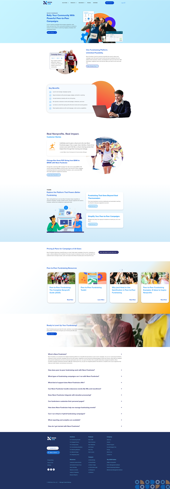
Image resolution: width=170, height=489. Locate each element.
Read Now (70, 300)
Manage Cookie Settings (65, 482)
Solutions (64, 2)
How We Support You (111, 447)
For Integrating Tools (74, 454)
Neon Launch (91, 452)
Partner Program (110, 444)
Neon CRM (90, 439)
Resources (81, 2)
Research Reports (74, 475)
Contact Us (53, 448)
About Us (109, 439)
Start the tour (92, 206)
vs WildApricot (91, 470)
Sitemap (49, 465)
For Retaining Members (75, 449)
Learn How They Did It (53, 175)
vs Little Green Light (92, 467)
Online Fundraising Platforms (113, 467)
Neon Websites (91, 444)
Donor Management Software (113, 465)
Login (122, 3)
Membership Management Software (114, 470)
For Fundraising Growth (75, 439)
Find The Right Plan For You (107, 252)
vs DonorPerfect (91, 462)
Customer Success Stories (75, 462)
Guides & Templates (74, 472)
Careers (108, 442)
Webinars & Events (74, 470)
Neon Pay (90, 449)
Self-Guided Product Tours (75, 465)
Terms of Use (50, 462)
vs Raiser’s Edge (92, 465)
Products (73, 2)
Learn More (101, 300)
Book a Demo (109, 2)
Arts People (91, 447)
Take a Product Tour (91, 66)
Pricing (89, 2)
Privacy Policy (50, 460)
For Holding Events (74, 444)
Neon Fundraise (91, 442)
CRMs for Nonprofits (111, 462)
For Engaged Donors (74, 442)
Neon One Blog (73, 467)
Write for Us (109, 452)
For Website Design (74, 452)
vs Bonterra (90, 472)
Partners (95, 2)
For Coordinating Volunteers (76, 447)
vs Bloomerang (91, 460)
